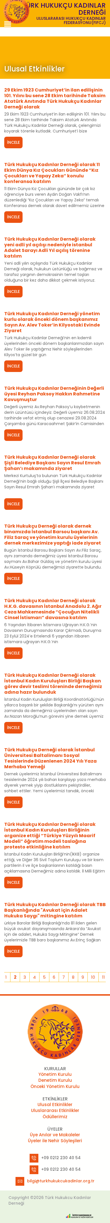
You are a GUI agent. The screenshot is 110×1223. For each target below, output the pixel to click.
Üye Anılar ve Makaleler (55, 1135)
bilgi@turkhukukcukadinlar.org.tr (60, 1181)
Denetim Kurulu (55, 1080)
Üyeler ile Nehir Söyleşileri (55, 1141)
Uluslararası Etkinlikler (55, 1110)
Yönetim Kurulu (55, 1074)
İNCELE (13, 142)
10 (93, 977)
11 (103, 977)
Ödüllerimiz (55, 1117)
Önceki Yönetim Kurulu (55, 1086)
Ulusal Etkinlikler (55, 1104)
